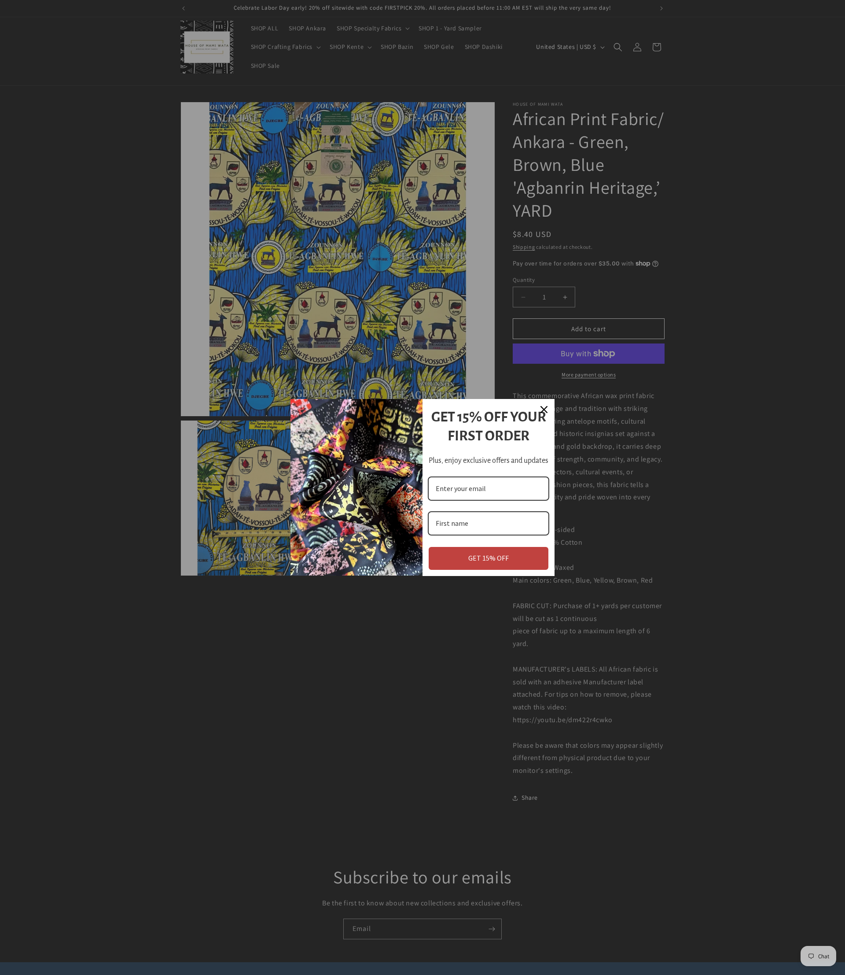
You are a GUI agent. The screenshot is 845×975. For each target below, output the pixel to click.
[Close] (544, 409)
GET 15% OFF (488, 558)
